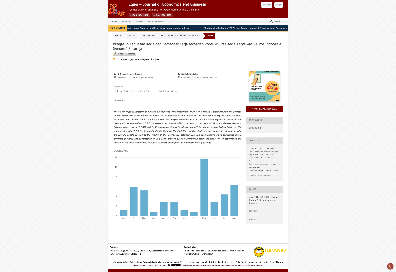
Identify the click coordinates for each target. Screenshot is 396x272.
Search (276, 22)
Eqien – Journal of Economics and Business (167, 4)
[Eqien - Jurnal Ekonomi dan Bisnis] (116, 10)
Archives (131, 35)
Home (114, 21)
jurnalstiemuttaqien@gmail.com (198, 254)
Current (139, 21)
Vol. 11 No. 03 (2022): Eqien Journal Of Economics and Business (171, 35)
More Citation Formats (261, 176)
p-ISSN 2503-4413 (162, 15)
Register (267, 5)
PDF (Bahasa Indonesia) (265, 109)
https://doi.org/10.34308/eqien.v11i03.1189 (138, 60)
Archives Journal (157, 21)
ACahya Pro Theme (253, 266)
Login (278, 5)
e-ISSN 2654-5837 (139, 15)
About (125, 21)
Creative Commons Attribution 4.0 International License (208, 266)
